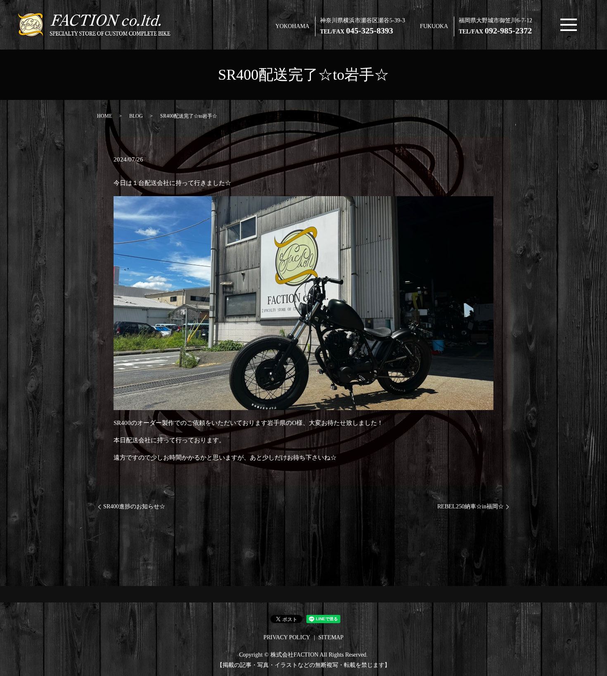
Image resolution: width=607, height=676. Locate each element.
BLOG (136, 116)
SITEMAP (331, 637)
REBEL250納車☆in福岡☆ (470, 506)
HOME (104, 116)
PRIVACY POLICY (286, 637)
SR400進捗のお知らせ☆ (134, 506)
